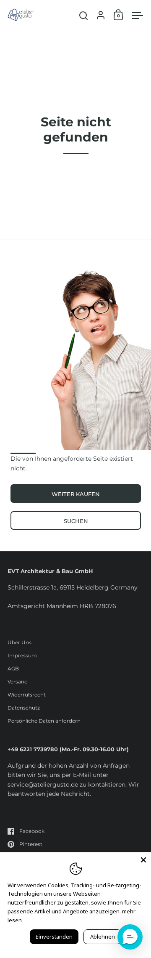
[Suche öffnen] (83, 15)
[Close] (143, 860)
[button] (130, 937)
